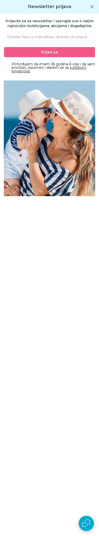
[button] (92, 6)
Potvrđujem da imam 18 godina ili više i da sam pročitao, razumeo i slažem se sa (53, 67)
